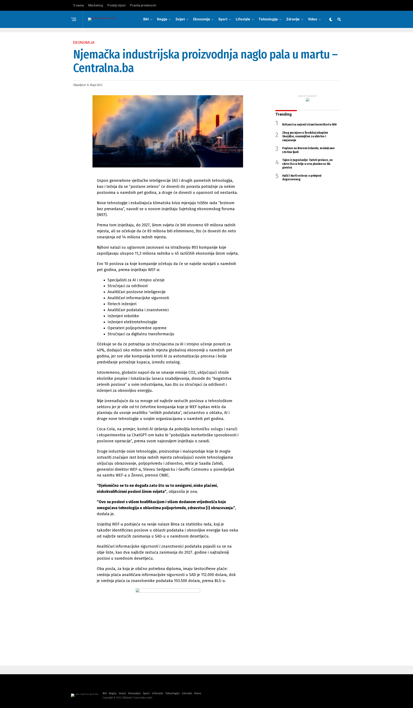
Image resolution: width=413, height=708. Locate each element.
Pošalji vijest (116, 5)
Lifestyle (243, 19)
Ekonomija (201, 19)
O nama (78, 5)
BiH (146, 19)
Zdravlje (293, 19)
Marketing (95, 5)
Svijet (180, 19)
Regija (162, 19)
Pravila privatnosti (143, 5)
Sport (222, 19)
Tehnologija (268, 19)
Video (312, 19)
